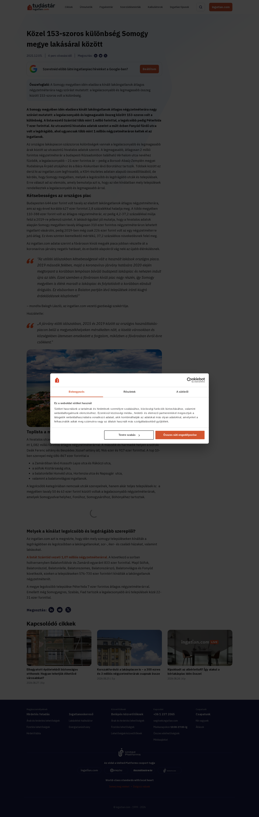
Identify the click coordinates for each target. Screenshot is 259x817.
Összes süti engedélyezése (180, 435)
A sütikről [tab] (182, 391)
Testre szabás (127, 435)
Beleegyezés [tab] (76, 391)
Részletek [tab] (130, 391)
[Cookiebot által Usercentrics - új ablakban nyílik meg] (189, 380)
